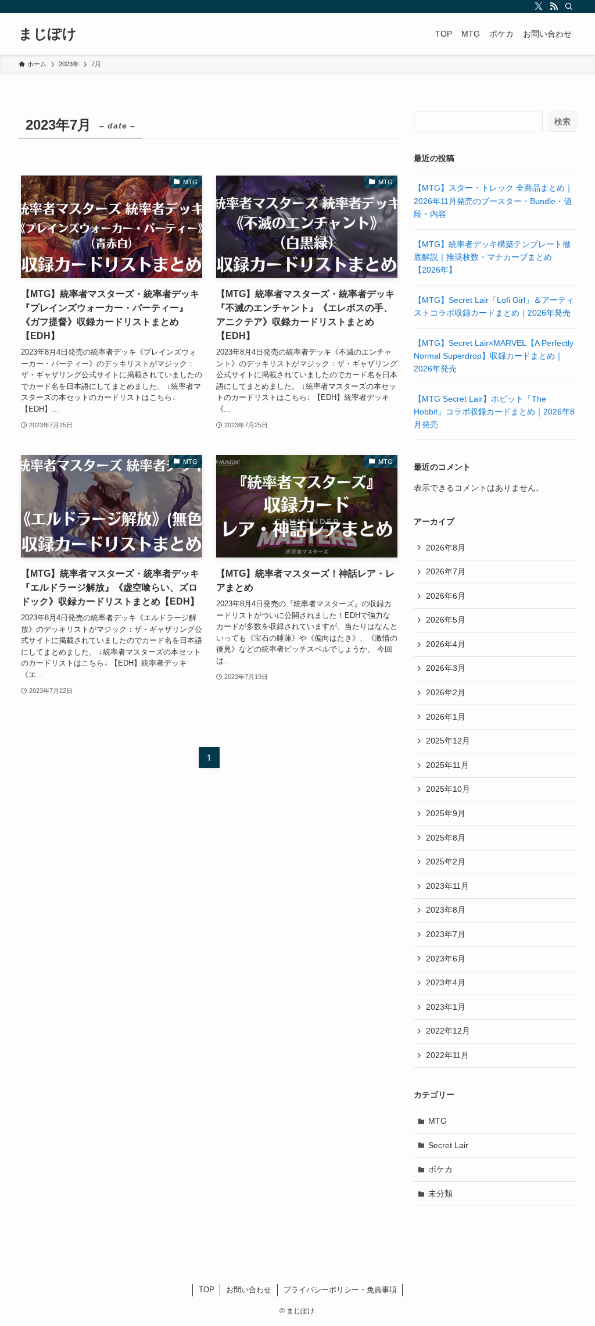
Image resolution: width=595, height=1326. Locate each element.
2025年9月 (445, 813)
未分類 (440, 1193)
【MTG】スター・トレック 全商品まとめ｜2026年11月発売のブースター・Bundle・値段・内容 (493, 201)
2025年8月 (445, 837)
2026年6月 (445, 596)
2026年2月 (445, 692)
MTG (437, 1120)
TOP (206, 1289)
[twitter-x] (538, 6)
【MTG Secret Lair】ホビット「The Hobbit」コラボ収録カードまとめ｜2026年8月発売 (494, 412)
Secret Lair (448, 1145)
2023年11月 (447, 886)
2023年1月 (445, 1007)
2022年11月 (447, 1055)
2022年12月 (448, 1030)
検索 (562, 121)
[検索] (568, 6)
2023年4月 (445, 982)
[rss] (553, 6)
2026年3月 (445, 668)
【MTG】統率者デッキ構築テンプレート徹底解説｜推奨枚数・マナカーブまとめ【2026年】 (492, 257)
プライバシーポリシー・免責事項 (340, 1289)
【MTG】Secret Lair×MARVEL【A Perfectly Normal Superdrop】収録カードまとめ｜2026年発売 (494, 356)
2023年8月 (445, 909)
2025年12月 (448, 740)
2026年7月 (445, 571)
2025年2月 (445, 861)
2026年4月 (445, 644)
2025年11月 (447, 765)
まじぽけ (48, 34)
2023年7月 (445, 934)
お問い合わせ (248, 1289)
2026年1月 (445, 716)
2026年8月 (445, 547)
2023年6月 (445, 958)
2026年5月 (445, 619)
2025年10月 (448, 789)
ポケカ (440, 1169)
